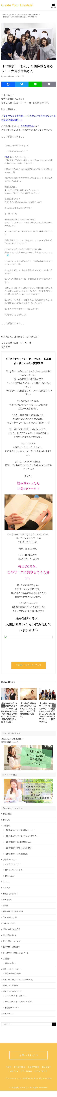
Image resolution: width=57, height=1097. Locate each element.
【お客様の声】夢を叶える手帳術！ (19, 848)
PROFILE (19, 1067)
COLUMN (26, 1071)
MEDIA (14, 1071)
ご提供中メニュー (10, 860)
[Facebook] (8, 85)
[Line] (35, 85)
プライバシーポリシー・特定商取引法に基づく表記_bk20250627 (28, 1078)
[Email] (49, 85)
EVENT (46, 1067)
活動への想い (10, 963)
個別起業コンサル (12, 1008)
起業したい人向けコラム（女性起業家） (18, 980)
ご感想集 (6, 826)
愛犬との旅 (7, 900)
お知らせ (6, 820)
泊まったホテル (9, 923)
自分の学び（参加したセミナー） (16, 953)
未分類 (5, 906)
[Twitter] (22, 85)
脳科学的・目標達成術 (11, 947)
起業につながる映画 (10, 985)
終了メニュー (10, 876)
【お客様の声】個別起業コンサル (18, 842)
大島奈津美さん (27, 126)
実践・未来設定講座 (13, 974)
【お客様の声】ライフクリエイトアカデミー (22, 836)
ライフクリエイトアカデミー (16, 996)
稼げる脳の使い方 (10, 935)
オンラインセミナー (13, 864)
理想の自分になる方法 (11, 929)
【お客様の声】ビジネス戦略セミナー (19, 830)
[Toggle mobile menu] (54, 5)
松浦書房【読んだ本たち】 (13, 911)
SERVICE (34, 1067)
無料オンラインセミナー (14, 870)
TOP (9, 1067)
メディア (6, 888)
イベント (6, 882)
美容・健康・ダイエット (12, 941)
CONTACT (41, 1071)
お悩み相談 (7, 814)
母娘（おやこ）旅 (10, 917)
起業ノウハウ (8, 1014)
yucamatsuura (9, 76)
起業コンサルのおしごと (12, 991)
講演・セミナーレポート (12, 969)
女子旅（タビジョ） (10, 894)
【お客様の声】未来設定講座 (16, 854)
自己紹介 (6, 959)
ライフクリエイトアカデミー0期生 (18, 1002)
